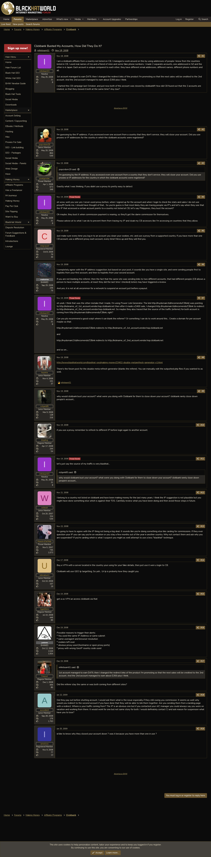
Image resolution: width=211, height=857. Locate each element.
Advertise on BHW (120, 108)
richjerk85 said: (66, 472)
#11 (202, 458)
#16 (202, 627)
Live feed (5, 24)
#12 (202, 492)
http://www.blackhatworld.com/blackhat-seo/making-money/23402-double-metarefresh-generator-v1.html (110, 362)
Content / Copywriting (16, 120)
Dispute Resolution (14, 227)
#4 (203, 197)
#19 (202, 728)
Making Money (12, 200)
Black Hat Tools (13, 94)
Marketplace (32, 19)
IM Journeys (11, 195)
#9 (203, 391)
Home (6, 19)
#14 (202, 560)
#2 (203, 129)
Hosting (9, 131)
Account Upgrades (112, 19)
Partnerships (131, 19)
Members (91, 19)
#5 (203, 231)
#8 (203, 357)
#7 (203, 298)
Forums (18, 19)
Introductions (11, 241)
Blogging (9, 88)
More (7, 174)
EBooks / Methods (14, 126)
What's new (62, 19)
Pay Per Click (11, 206)
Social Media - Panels (15, 163)
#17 (202, 661)
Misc (7, 136)
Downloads (11, 104)
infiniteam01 (43, 50)
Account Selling (13, 115)
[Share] (199, 56)
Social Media (11, 99)
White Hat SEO (13, 78)
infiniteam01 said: (67, 667)
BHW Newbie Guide (15, 83)
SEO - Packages (13, 152)
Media (78, 19)
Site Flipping (11, 211)
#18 (202, 695)
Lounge (9, 246)
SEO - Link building (14, 147)
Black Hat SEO (12, 72)
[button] (70, 19)
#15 (202, 594)
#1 (203, 56)
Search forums (33, 24)
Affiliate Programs (14, 184)
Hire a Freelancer (13, 190)
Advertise (47, 19)
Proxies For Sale (13, 142)
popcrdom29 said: (67, 169)
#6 (203, 264)
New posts (18, 24)
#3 (203, 163)
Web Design (11, 168)
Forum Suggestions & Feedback (15, 234)
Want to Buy (11, 216)
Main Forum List (13, 67)
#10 (202, 425)
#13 (202, 526)
